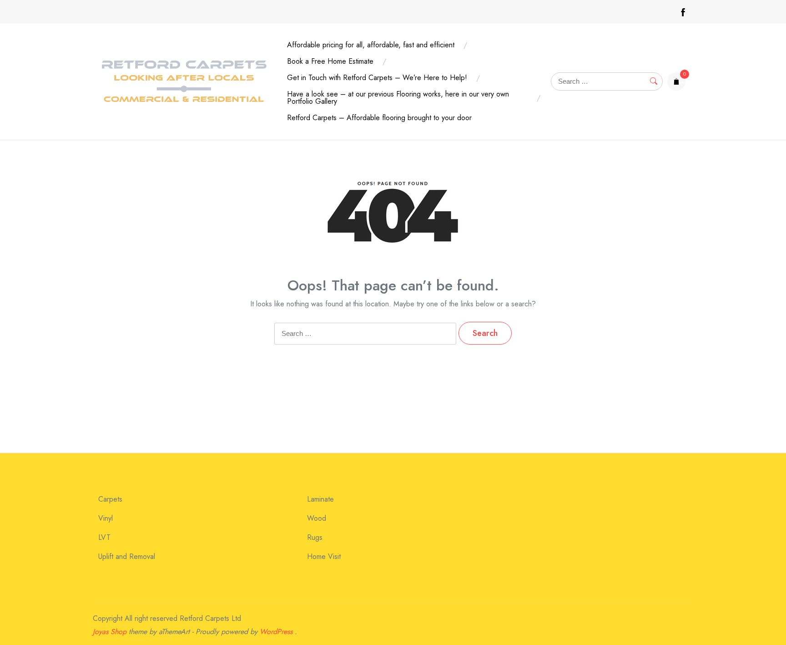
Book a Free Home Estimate (330, 61)
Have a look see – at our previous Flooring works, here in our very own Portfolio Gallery (398, 98)
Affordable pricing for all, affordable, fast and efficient (370, 45)
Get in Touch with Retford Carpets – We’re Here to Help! (377, 77)
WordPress (276, 631)
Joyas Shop (109, 631)
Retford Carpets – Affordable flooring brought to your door (379, 117)
